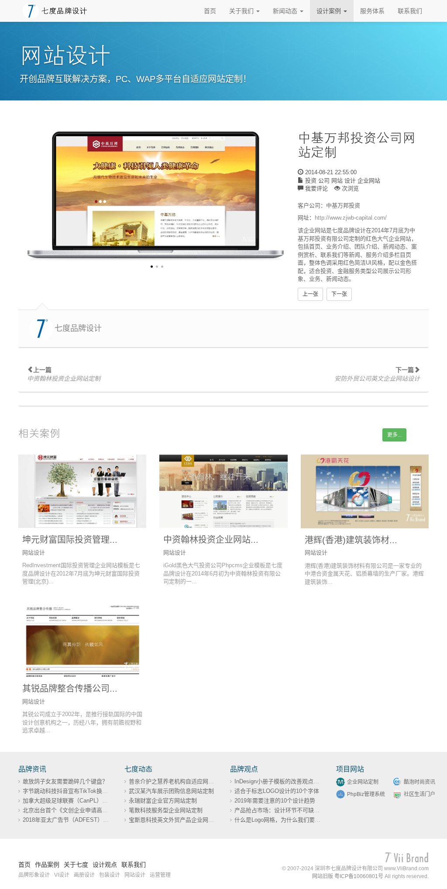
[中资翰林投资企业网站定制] (223, 491)
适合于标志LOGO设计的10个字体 (276, 791)
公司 (324, 180)
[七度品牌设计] (55, 10)
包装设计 (109, 875)
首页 (210, 10)
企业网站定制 (362, 782)
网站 (337, 180)
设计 (350, 180)
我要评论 (316, 188)
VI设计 (61, 875)
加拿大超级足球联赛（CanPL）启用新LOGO (79, 800)
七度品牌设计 (78, 328)
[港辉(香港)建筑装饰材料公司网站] (365, 491)
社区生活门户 (419, 794)
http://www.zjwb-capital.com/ (351, 217)
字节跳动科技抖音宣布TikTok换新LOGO (73, 791)
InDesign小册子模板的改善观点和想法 (282, 781)
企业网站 (369, 180)
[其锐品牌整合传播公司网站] (82, 640)
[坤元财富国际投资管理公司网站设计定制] (82, 491)
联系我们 (410, 10)
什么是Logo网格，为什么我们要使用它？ (285, 820)
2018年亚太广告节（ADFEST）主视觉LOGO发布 (85, 820)
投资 (310, 180)
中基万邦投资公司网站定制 (357, 145)
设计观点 (105, 864)
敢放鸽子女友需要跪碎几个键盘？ (65, 781)
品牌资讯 (32, 769)
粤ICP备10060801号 (358, 876)
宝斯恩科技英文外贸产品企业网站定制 (177, 820)
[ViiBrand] (407, 857)
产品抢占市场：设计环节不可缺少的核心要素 (291, 810)
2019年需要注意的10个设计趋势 (274, 800)
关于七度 (76, 864)
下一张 (339, 294)
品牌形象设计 (34, 875)
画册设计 (84, 875)
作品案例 (47, 864)
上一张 (310, 294)
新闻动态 (286, 10)
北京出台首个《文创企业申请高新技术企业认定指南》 (91, 810)
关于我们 (242, 10)
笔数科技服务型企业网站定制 (166, 810)
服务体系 (372, 10)
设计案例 (329, 10)
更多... (394, 435)
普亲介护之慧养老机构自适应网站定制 (177, 781)
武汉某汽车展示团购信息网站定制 (171, 791)
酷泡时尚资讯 (419, 782)
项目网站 (350, 769)
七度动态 (138, 769)
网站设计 (134, 875)
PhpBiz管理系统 (366, 794)
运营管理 (160, 875)
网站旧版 (322, 876)
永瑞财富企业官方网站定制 (163, 800)
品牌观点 (244, 769)
